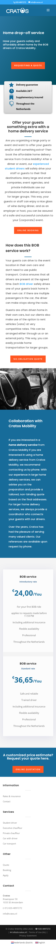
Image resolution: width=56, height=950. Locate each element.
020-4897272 (21, 2)
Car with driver (10, 838)
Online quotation (28, 769)
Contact (6, 801)
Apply (5, 875)
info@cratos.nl (10, 913)
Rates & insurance (12, 796)
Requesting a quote (28, 65)
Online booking (28, 230)
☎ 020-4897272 (42, 928)
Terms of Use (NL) (37, 932)
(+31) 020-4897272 (12, 908)
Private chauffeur (11, 833)
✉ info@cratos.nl (18, 932)
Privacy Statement (28, 935)
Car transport (9, 843)
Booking (7, 870)
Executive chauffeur (12, 827)
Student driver (10, 822)
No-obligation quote (28, 359)
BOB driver (27, 284)
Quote (6, 864)
